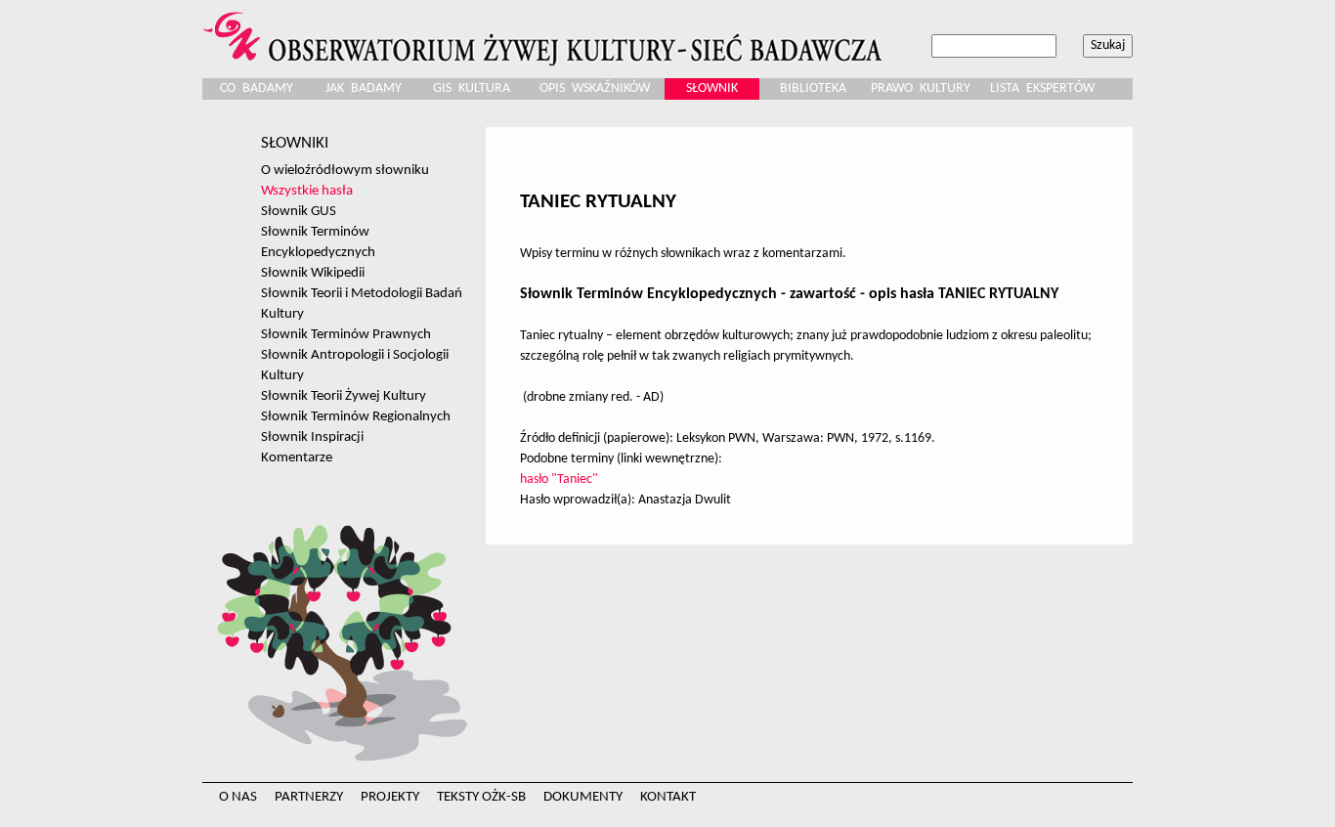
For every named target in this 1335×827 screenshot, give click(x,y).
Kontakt (668, 797)
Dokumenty (583, 797)
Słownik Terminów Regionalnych (356, 416)
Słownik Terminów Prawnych (346, 334)
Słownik (712, 88)
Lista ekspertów (1042, 88)
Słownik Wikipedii (313, 273)
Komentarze (296, 457)
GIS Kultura (471, 88)
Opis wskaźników (594, 88)
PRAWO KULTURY (920, 88)
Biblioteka (813, 88)
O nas (238, 797)
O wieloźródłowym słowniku (345, 170)
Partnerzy (309, 797)
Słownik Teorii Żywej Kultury (343, 396)
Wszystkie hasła (307, 190)
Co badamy (256, 88)
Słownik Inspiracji (312, 437)
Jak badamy (363, 88)
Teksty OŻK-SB (481, 797)
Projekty (390, 797)
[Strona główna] (545, 32)
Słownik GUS (298, 211)
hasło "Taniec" (559, 479)
